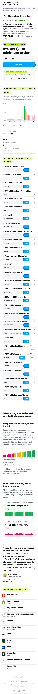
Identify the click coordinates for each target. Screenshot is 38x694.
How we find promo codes (11, 684)
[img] (19, 112)
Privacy (16, 687)
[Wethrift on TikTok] (14, 690)
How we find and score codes (13, 580)
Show (26, 170)
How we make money (17, 10)
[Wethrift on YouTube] (24, 690)
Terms (22, 687)
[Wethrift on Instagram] (19, 690)
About (12, 681)
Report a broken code (27, 684)
